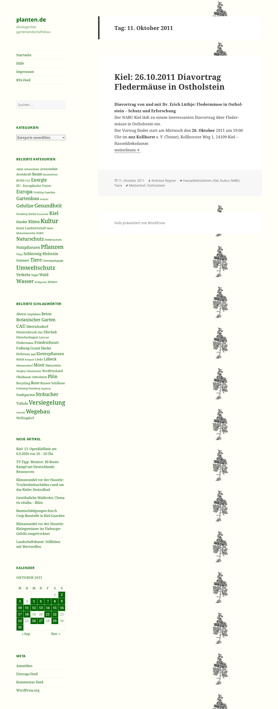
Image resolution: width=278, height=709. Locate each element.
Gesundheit (48, 205)
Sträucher (47, 394)
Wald (43, 274)
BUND (20, 180)
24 (20, 621)
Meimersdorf (24, 365)
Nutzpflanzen (28, 247)
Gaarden (50, 192)
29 (55, 621)
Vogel (34, 275)
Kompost (29, 359)
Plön (52, 376)
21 (48, 614)
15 (55, 608)
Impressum (25, 71)
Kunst (20, 228)
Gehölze (25, 206)
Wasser (25, 281)
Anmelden (24, 666)
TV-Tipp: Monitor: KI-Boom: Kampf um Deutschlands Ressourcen (37, 467)
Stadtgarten (25, 395)
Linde (39, 359)
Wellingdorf (25, 418)
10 (20, 608)
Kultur (49, 221)
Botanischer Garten (36, 320)
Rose (35, 382)
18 (27, 614)
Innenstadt (42, 214)
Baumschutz (50, 174)
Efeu (40, 332)
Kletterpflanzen (50, 353)
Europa (24, 191)
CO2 (27, 180)
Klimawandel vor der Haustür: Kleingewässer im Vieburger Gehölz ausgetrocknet (40, 529)
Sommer (23, 260)
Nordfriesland (52, 371)
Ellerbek (50, 332)
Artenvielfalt (48, 169)
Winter (52, 282)
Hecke (46, 348)
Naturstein (53, 365)
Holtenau (23, 354)
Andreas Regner (163, 180)
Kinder (21, 221)
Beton (47, 313)
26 (34, 621)
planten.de (31, 19)
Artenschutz (31, 169)
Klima (34, 221)
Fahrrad (44, 337)
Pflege (19, 254)
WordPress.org (27, 690)
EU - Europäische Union (33, 185)
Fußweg (23, 348)
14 (48, 608)
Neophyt (21, 371)
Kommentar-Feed (29, 682)
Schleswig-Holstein (41, 253)
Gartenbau (27, 198)
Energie (39, 180)
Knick (20, 359)
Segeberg (46, 388)
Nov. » (55, 634)
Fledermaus (25, 343)
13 (41, 608)
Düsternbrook (26, 332)
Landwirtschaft (35, 228)
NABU (40, 233)
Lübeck (50, 359)
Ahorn (21, 314)
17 (20, 614)
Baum (37, 174)
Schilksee (58, 383)
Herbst (32, 214)
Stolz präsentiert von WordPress (139, 223)
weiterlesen (127, 150)
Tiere (36, 260)
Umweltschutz (35, 267)
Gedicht (44, 199)
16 (62, 608)
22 (55, 614)
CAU (21, 326)
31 (20, 627)
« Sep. (26, 634)
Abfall (19, 169)
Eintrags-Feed (27, 674)
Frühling (38, 192)
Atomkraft (23, 174)
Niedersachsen (53, 239)
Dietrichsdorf (37, 326)
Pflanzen (52, 246)
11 (27, 608)
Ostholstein (39, 377)
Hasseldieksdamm (197, 180)
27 (41, 621)
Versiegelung (47, 402)
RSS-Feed (23, 80)
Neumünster (34, 371)
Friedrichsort (46, 342)
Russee (45, 383)
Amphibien (34, 314)
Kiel (53, 213)
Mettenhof (137, 185)
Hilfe (20, 63)
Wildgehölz (41, 282)
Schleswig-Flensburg (28, 388)
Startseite (23, 55)
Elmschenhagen (27, 337)
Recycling (23, 383)
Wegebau (38, 411)
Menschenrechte (25, 233)
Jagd (33, 354)
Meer (50, 228)
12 (34, 608)
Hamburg (21, 214)
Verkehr (23, 274)
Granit (35, 348)
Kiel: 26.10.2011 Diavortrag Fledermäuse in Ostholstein (169, 81)
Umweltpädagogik (53, 260)
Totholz (22, 403)
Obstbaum (23, 377)
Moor (39, 365)
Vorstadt (20, 412)
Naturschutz (30, 239)
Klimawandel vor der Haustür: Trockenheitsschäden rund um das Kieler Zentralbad (40, 485)
